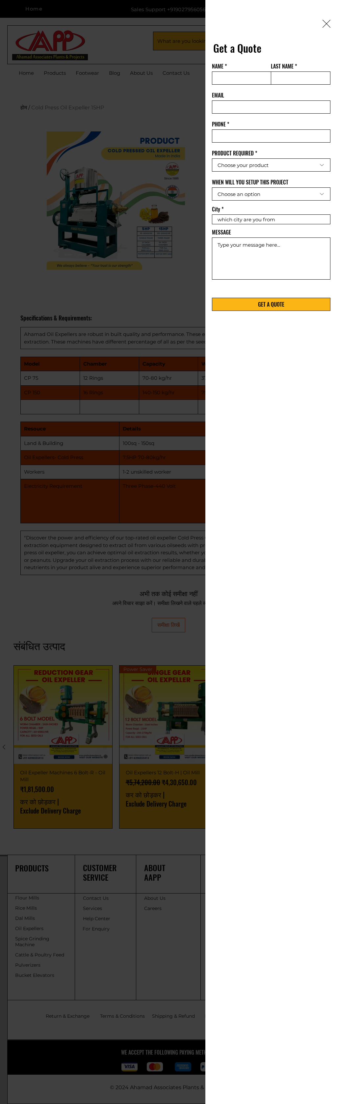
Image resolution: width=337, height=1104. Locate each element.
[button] (326, 24)
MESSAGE (221, 232)
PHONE (219, 124)
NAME (217, 66)
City (216, 209)
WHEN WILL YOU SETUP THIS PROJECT (250, 182)
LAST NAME (282, 66)
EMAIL (218, 95)
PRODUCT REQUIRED (233, 153)
